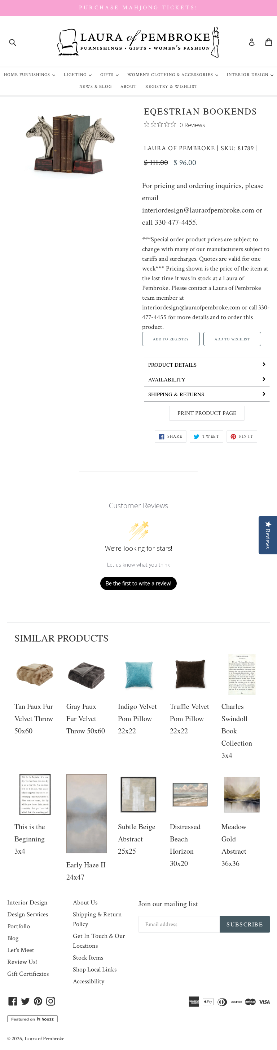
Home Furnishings (31, 74)
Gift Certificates (28, 974)
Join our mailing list (168, 903)
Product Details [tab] (172, 364)
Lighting (79, 74)
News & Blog (95, 86)
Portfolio (18, 926)
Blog (12, 938)
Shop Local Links (94, 969)
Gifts (111, 74)
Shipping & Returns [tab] (176, 394)
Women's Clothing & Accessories (174, 74)
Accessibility (88, 981)
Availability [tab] (166, 379)
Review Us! (22, 962)
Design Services (27, 914)
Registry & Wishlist (171, 86)
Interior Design (252, 74)
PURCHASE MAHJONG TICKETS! (138, 8)
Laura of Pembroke (179, 148)
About (128, 86)
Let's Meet (20, 950)
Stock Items (88, 957)
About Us (85, 902)
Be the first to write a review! (138, 583)
